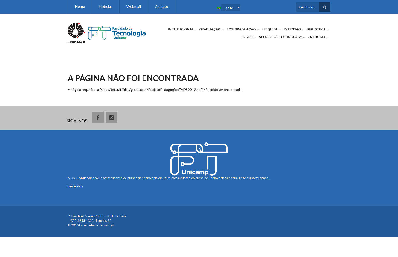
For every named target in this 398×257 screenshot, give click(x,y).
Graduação (210, 29)
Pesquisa (270, 29)
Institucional (180, 29)
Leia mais (74, 186)
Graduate (317, 37)
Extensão (292, 29)
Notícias (105, 6)
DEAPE (248, 37)
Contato (161, 6)
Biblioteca (316, 29)
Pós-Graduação (241, 29)
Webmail (133, 6)
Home (80, 6)
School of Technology (280, 37)
